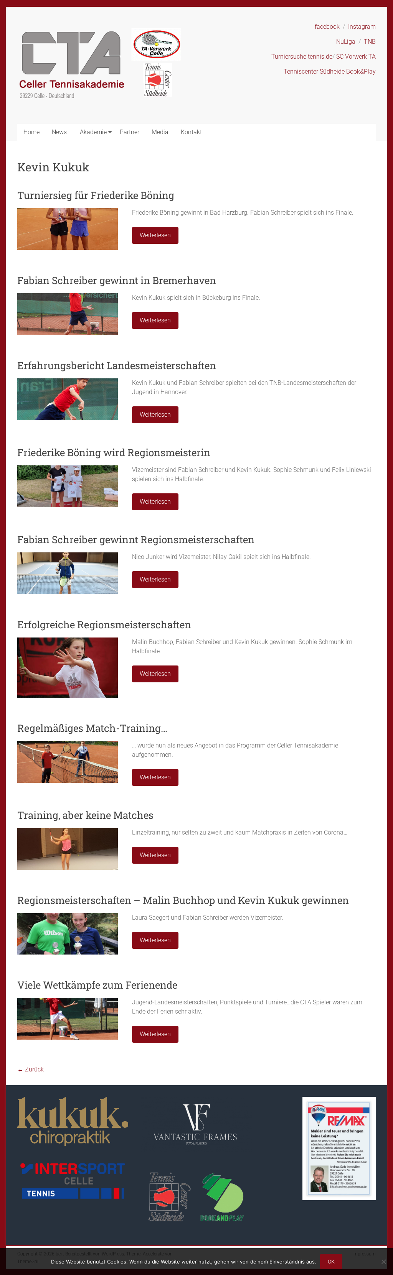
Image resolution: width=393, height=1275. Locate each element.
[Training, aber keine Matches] (67, 831)
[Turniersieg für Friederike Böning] (67, 211)
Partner (129, 132)
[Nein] (383, 1261)
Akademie (93, 132)
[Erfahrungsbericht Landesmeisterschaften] (67, 382)
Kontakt (191, 132)
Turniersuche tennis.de (301, 56)
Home (31, 132)
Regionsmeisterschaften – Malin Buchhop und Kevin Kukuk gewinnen (183, 900)
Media (160, 132)
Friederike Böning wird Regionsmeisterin (113, 452)
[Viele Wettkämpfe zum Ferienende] (67, 1001)
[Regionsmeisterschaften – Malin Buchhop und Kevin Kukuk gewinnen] (67, 916)
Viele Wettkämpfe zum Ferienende (97, 984)
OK (331, 1262)
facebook (327, 26)
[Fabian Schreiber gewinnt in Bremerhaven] (67, 297)
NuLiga (345, 41)
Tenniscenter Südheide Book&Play (330, 71)
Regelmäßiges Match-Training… (92, 727)
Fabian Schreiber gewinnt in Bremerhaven (116, 280)
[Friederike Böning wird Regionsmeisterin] (67, 469)
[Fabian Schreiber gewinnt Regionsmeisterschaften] (67, 556)
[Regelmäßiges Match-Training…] (67, 744)
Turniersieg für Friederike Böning (95, 195)
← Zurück (30, 1069)
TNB (370, 41)
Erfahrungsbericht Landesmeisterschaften (116, 365)
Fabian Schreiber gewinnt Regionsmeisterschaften (135, 539)
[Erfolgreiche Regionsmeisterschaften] (67, 641)
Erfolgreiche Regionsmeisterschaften (104, 624)
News (59, 132)
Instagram (362, 26)
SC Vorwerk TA (356, 56)
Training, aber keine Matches (85, 815)
